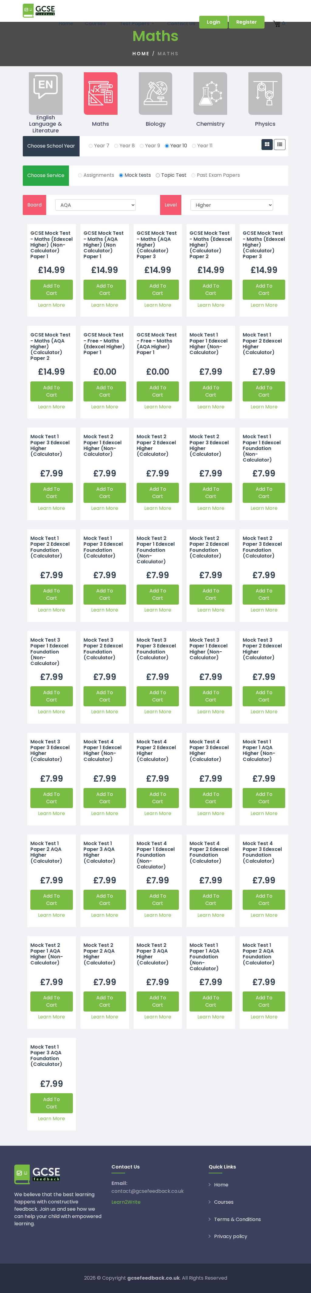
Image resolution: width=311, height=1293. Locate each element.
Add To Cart (51, 289)
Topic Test (173, 175)
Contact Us (181, 23)
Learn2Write (126, 1202)
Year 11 (205, 145)
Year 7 (101, 145)
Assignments (99, 175)
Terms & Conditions (237, 1219)
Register (246, 22)
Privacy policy (230, 1236)
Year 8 (127, 145)
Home (66, 23)
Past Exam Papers (218, 175)
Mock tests (138, 175)
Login (213, 22)
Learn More (51, 305)
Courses (95, 23)
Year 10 (178, 145)
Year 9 (152, 145)
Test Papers (133, 23)
